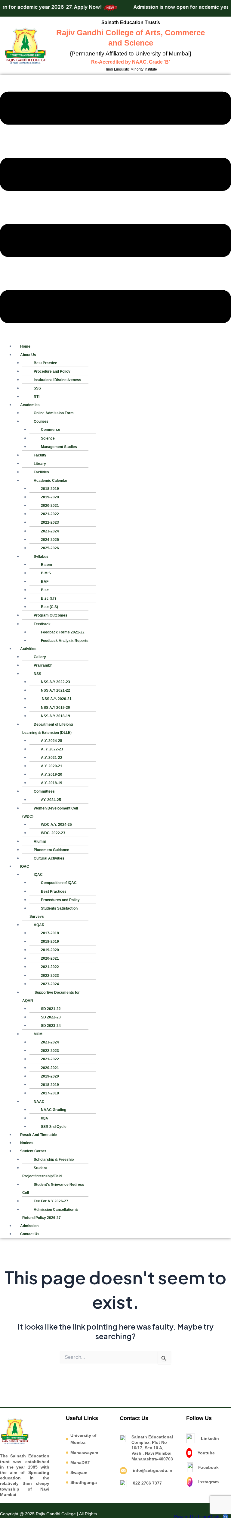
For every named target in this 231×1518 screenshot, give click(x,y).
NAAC (39, 1102)
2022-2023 (50, 522)
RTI (36, 397)
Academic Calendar (51, 480)
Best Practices (53, 891)
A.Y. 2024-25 (51, 741)
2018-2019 (50, 489)
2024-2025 (50, 540)
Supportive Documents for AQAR (51, 996)
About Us (28, 355)
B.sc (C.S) (49, 607)
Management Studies (59, 447)
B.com (46, 565)
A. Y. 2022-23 (52, 749)
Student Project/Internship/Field (42, 1172)
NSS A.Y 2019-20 (55, 707)
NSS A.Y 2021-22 (55, 690)
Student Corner (33, 1151)
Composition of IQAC (59, 883)
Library (40, 464)
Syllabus (41, 556)
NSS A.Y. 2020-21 (56, 699)
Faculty (40, 455)
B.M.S (46, 573)
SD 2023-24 (51, 1026)
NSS (37, 674)
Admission (29, 1226)
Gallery (40, 657)
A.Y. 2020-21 (51, 766)
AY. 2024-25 (51, 800)
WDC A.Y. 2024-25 (56, 824)
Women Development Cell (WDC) (50, 812)
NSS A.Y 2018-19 (55, 716)
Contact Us (29, 1234)
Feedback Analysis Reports (64, 641)
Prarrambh (43, 665)
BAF (44, 581)
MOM (38, 1034)
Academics (30, 405)
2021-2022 (50, 514)
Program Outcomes (50, 615)
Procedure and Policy (52, 371)
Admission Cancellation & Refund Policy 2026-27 (50, 1213)
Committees (44, 791)
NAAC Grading (53, 1110)
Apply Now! (75, 7)
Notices (26, 1143)
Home (25, 346)
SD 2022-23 (51, 1017)
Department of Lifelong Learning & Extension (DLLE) (47, 728)
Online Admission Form (54, 413)
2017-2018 (50, 933)
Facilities (41, 472)
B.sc (45, 590)
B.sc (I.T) (48, 598)
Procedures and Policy (60, 900)
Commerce (50, 430)
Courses (41, 421)
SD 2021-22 (51, 1009)
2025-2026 (50, 548)
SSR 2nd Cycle (53, 1127)
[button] (115, 208)
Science (48, 438)
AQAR (39, 925)
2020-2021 (50, 505)
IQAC (24, 866)
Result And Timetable (38, 1135)
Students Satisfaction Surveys (53, 912)
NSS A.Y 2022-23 (55, 682)
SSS (37, 388)
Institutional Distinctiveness (57, 380)
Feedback (42, 624)
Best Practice (45, 363)
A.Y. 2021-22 (51, 758)
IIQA (44, 1118)
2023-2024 (50, 531)
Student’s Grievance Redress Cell (53, 1188)
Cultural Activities (49, 858)
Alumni (40, 841)
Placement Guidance (51, 850)
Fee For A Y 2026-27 (51, 1201)
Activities (28, 649)
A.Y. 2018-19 (51, 783)
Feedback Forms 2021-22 (63, 632)
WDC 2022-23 (53, 833)
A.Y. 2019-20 (51, 774)
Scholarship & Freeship (54, 1159)
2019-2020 (50, 497)
